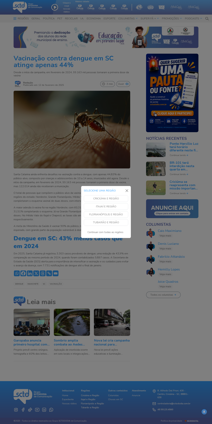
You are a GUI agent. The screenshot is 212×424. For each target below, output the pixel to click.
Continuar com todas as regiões (105, 232)
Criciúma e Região (106, 198)
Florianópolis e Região (106, 214)
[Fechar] (127, 190)
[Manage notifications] (204, 411)
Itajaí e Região (106, 206)
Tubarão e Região (106, 222)
